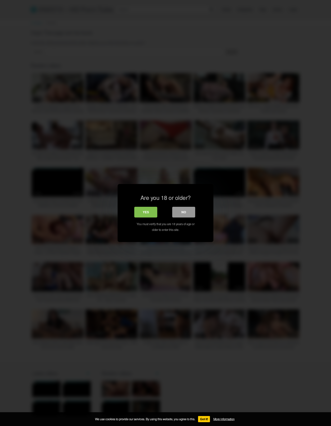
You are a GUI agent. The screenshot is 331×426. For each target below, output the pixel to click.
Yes (146, 212)
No (183, 212)
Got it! (204, 419)
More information (224, 419)
